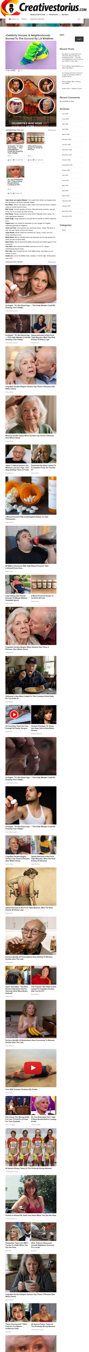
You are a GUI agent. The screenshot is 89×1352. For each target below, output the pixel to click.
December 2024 (67, 211)
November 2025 (67, 155)
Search (62, 35)
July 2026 (65, 114)
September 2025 (67, 165)
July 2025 (65, 175)
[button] (30, 55)
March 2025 (65, 196)
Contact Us (50, 26)
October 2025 (66, 160)
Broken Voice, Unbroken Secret (72, 88)
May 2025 (65, 185)
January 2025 (66, 206)
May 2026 (65, 124)
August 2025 (66, 170)
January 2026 (66, 144)
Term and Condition (50, 37)
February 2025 (66, 201)
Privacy (50, 32)
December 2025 (67, 150)
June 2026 (65, 119)
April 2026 (65, 129)
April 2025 (65, 190)
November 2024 (67, 216)
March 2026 (65, 134)
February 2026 (66, 139)
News (64, 230)
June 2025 (65, 180)
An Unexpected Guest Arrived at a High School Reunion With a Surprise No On (72, 74)
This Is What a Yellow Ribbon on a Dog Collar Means (72, 67)
